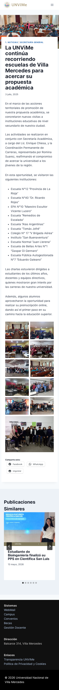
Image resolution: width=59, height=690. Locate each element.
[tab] (23, 583)
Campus (9, 614)
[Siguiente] (49, 546)
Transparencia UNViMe (19, 659)
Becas (8, 623)
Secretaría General (32, 42)
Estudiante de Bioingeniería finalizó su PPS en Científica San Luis (28, 555)
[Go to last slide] (9, 546)
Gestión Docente (15, 627)
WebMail (9, 610)
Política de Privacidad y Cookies (25, 663)
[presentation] (29, 529)
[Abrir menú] (52, 4)
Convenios (11, 618)
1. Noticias (11, 42)
